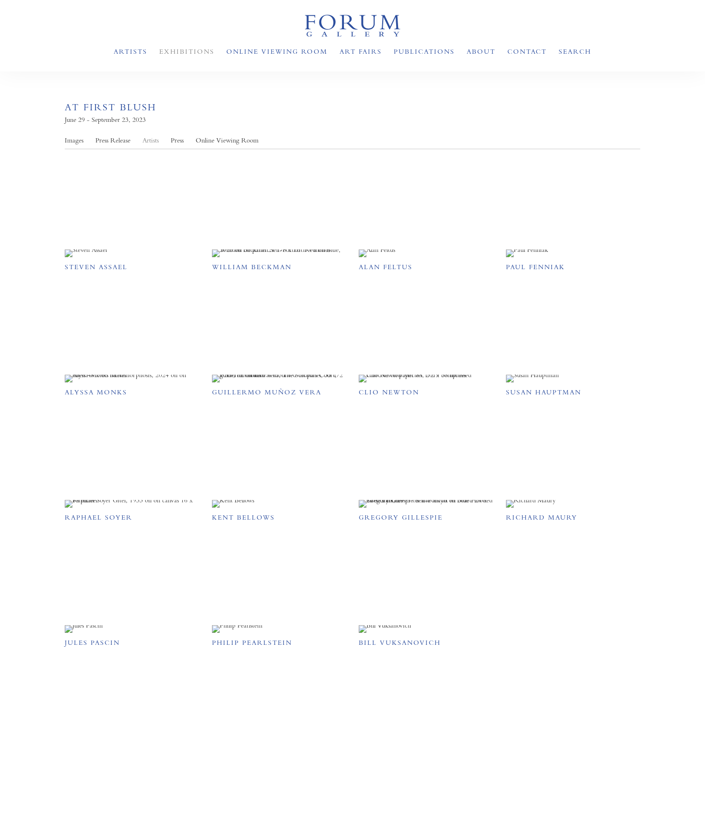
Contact (527, 51)
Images (74, 140)
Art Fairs (361, 51)
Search (575, 51)
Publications (424, 51)
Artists (130, 51)
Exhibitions (186, 51)
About (481, 51)
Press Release (112, 140)
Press (177, 140)
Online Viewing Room (277, 51)
